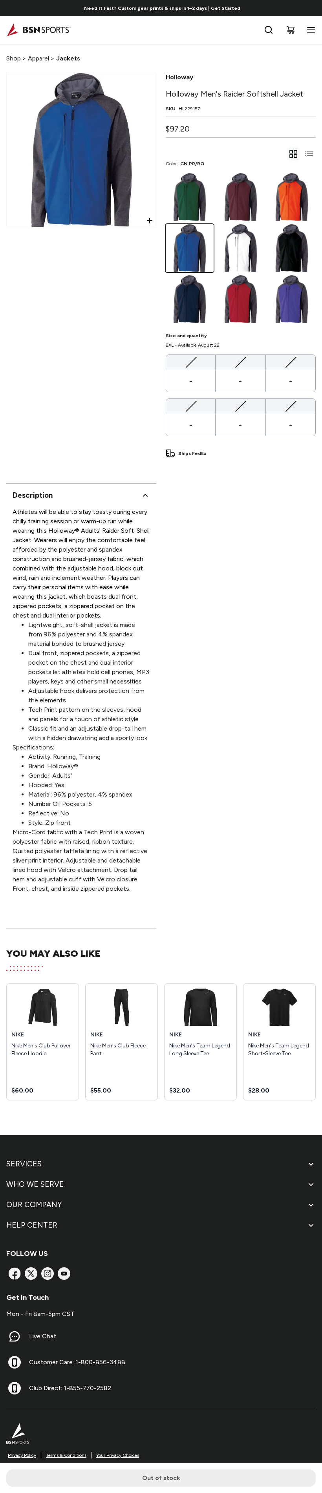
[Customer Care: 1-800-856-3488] (14, 1362)
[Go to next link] (313, 8)
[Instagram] (47, 1273)
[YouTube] (64, 1273)
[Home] (38, 30)
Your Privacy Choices (117, 1455)
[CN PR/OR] (292, 197)
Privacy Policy (22, 1455)
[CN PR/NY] (190, 299)
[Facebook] (14, 1273)
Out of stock (161, 1478)
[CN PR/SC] (241, 299)
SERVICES (24, 1163)
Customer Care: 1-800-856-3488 (77, 1362)
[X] (31, 1273)
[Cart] (290, 30)
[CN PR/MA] (241, 197)
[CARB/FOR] (190, 197)
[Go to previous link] (11, 8)
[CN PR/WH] (241, 248)
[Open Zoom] (149, 220)
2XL (240, 405)
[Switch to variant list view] (309, 154)
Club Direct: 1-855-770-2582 (70, 1388)
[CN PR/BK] (292, 248)
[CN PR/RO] (190, 248)
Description (33, 495)
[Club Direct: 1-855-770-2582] (14, 1388)
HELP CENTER (31, 1225)
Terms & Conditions (66, 1455)
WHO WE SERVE (35, 1184)
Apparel (38, 58)
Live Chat (42, 1336)
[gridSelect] (293, 154)
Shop (13, 58)
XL (190, 405)
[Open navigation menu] (309, 30)
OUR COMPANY (34, 1204)
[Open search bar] (268, 30)
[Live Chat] (14, 1336)
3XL (290, 405)
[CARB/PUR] (292, 299)
